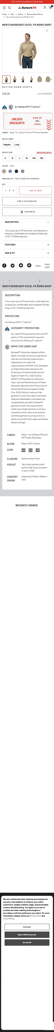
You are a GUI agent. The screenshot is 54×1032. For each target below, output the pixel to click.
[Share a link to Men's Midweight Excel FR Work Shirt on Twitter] (13, 266)
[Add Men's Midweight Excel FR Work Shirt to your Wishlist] (47, 30)
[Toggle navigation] (4, 8)
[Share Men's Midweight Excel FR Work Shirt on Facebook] (4, 266)
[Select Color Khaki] (4, 171)
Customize (29, 212)
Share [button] (38, 266)
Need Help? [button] (47, 265)
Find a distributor (27, 201)
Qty (3, 184)
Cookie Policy (8, 919)
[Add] (14, 191)
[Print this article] (29, 266)
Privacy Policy (35, 916)
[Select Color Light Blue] (10, 171)
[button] (45, 7)
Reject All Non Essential (27, 935)
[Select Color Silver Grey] (22, 171)
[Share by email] (21, 266)
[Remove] (4, 191)
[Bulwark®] (27, 7)
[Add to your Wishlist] (45, 549)
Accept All (27, 942)
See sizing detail (44, 153)
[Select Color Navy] (16, 171)
